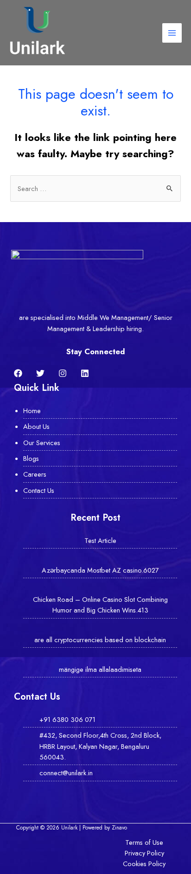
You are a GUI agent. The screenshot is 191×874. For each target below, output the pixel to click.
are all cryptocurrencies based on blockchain (100, 639)
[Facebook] (18, 373)
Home (32, 410)
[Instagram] (62, 373)
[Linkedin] (85, 373)
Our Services (41, 442)
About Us (36, 426)
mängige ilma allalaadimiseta (100, 669)
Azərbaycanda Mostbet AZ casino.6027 (100, 570)
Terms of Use (144, 842)
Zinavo (119, 827)
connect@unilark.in (66, 773)
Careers (34, 474)
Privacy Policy (144, 853)
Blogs (31, 458)
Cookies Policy (144, 863)
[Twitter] (40, 373)
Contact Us (38, 490)
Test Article (100, 540)
